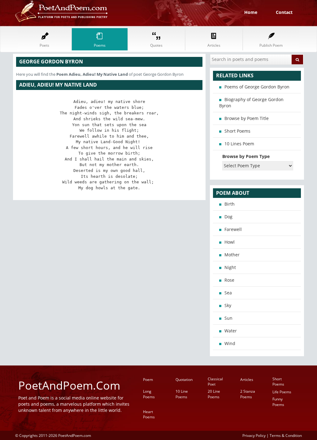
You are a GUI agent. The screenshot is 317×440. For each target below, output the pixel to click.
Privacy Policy (254, 435)
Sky (227, 305)
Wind (229, 343)
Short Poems (237, 131)
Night (230, 267)
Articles (246, 379)
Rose (229, 280)
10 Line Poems (182, 394)
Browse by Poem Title (246, 118)
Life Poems (281, 392)
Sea (228, 293)
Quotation (184, 379)
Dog (228, 217)
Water (230, 331)
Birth (229, 204)
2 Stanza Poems (247, 394)
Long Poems (149, 394)
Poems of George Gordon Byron (256, 87)
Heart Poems (149, 414)
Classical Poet (215, 381)
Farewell (233, 229)
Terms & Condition (286, 435)
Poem (148, 379)
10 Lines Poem (239, 144)
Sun (228, 318)
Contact (284, 12)
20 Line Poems (214, 394)
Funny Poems (278, 401)
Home (250, 12)
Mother (232, 255)
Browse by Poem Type (246, 156)
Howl (229, 242)
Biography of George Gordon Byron (251, 102)
